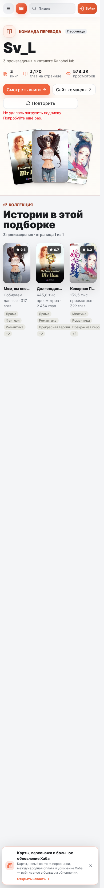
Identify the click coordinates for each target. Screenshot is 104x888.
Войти (90, 8)
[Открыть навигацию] (8, 8)
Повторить (43, 103)
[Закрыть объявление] (90, 865)
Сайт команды (71, 89)
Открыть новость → (33, 879)
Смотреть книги (24, 89)
